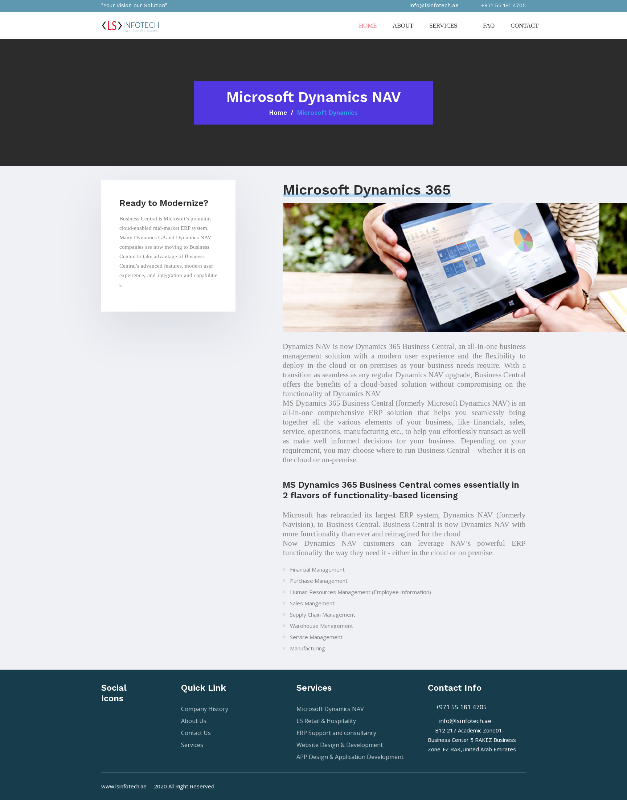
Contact (524, 25)
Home (368, 25)
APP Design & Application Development (349, 757)
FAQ (489, 25)
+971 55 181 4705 (460, 707)
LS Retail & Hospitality (326, 721)
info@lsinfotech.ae (462, 720)
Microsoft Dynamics (327, 112)
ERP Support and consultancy (336, 733)
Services (444, 25)
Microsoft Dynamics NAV (330, 709)
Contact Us (196, 733)
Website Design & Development (339, 745)
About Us (193, 721)
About (403, 25)
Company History (204, 709)
